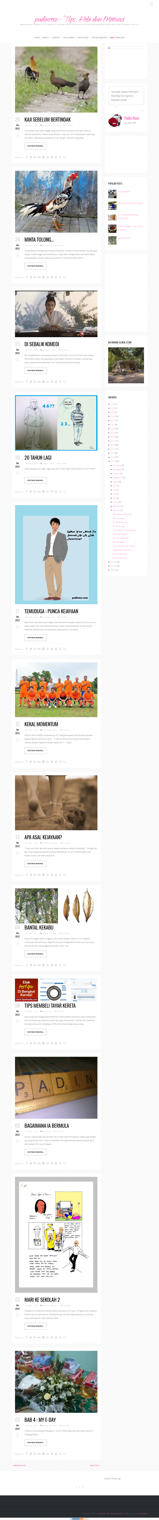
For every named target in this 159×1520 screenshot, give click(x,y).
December (117, 465)
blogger (45, 933)
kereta (45, 1011)
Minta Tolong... (38, 239)
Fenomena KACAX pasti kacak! (130, 203)
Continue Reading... (35, 146)
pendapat (46, 125)
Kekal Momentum (41, 724)
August (115, 481)
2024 (112, 412)
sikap (53, 350)
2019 (112, 432)
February (116, 506)
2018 (112, 436)
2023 (112, 416)
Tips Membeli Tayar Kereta (50, 1005)
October (116, 473)
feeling (45, 1425)
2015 (112, 449)
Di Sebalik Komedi (41, 344)
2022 (112, 420)
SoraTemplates (142, 1514)
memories (53, 1305)
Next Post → (95, 1465)
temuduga (47, 617)
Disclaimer (68, 37)
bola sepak (47, 730)
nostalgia (52, 933)
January (116, 510)
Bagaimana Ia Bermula (46, 1125)
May (114, 494)
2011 (112, 562)
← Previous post (18, 1465)
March (115, 502)
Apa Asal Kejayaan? (43, 837)
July (114, 485)
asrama (46, 1305)
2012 (112, 461)
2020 (112, 428)
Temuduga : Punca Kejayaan (51, 611)
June (114, 490)
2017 (112, 441)
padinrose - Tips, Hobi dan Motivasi (80, 20)
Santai (51, 463)
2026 (112, 404)
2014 (112, 453)
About (46, 37)
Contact (56, 37)
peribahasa (55, 125)
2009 (112, 570)
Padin (30, 125)
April (114, 498)
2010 (112, 566)
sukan (54, 730)
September (117, 477)
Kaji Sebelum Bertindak (47, 119)
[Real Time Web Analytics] (84, 1519)
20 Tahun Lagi (37, 457)
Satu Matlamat (124, 191)
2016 (112, 445)
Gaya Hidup (82, 37)
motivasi (46, 843)
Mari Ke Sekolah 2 (42, 1299)
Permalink (69, 125)
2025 (112, 408)
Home (37, 37)
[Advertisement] (79, 5)
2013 (112, 457)
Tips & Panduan (99, 37)
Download (119, 37)
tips (52, 617)
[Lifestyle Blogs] (75, 1519)
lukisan (45, 463)
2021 (112, 424)
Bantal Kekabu (38, 927)
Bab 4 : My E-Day (40, 1419)
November (117, 469)
